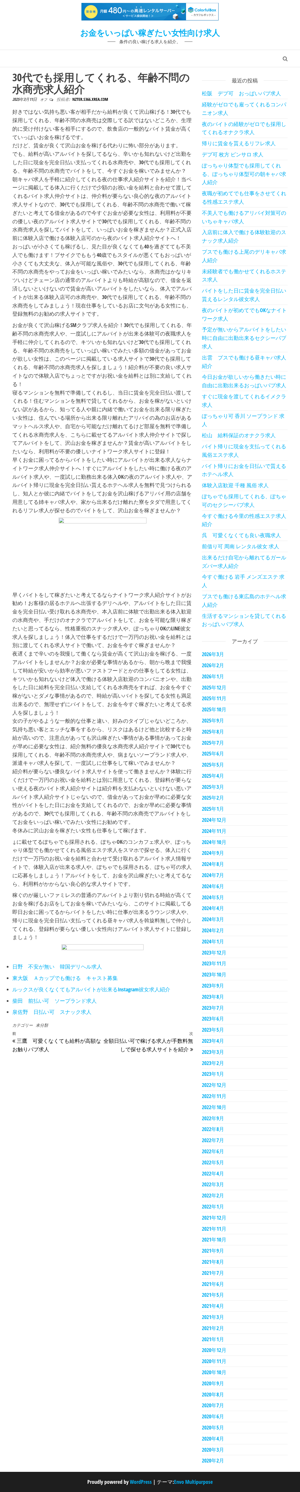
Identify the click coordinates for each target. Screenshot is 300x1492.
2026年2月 (213, 665)
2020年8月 (213, 1394)
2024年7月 (213, 875)
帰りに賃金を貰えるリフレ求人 (239, 143)
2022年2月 (213, 1195)
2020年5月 (213, 1427)
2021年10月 (214, 1239)
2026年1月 (213, 676)
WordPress (141, 1481)
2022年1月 (213, 1206)
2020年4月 (213, 1438)
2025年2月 (213, 797)
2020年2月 (213, 1460)
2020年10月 (214, 1372)
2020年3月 (213, 1449)
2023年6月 (213, 1018)
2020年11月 (214, 1361)
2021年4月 (213, 1305)
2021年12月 (214, 1217)
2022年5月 (213, 1162)
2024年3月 (213, 919)
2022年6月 (213, 1151)
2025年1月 (213, 808)
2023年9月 (213, 985)
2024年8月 (213, 863)
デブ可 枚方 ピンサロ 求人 (232, 154)
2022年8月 (213, 1129)
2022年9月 (213, 1118)
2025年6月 (213, 753)
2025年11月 (214, 698)
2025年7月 (213, 742)
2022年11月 (214, 1095)
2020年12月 (214, 1349)
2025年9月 (213, 720)
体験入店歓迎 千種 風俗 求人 (235, 485)
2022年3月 (213, 1184)
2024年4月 (213, 908)
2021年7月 (213, 1272)
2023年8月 (213, 996)
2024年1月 (213, 941)
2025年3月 (213, 786)
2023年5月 (213, 1029)
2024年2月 (213, 930)
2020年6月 (213, 1416)
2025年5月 (213, 764)
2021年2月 (213, 1328)
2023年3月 (213, 1051)
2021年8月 (213, 1261)
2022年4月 (213, 1173)
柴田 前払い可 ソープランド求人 (54, 1000)
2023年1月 (213, 1073)
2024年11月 (214, 830)
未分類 (42, 1025)
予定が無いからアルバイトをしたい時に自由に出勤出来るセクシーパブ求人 (244, 338)
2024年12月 (214, 819)
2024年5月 (213, 897)
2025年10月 (214, 709)
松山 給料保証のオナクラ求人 (239, 435)
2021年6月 (213, 1283)
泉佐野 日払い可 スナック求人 (51, 1011)
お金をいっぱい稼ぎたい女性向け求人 (150, 32)
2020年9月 (213, 1383)
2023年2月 (213, 1062)
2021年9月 (213, 1250)
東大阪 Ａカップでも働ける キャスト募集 (65, 977)
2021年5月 (213, 1294)
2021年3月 (213, 1316)
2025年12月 (214, 687)
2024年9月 (213, 852)
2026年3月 (213, 654)
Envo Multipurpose (193, 1481)
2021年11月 (214, 1228)
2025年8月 (213, 731)
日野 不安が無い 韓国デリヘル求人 (57, 966)
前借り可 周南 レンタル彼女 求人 (240, 546)
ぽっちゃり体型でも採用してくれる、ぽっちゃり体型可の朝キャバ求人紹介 (244, 174)
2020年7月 (213, 1405)
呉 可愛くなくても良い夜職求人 (241, 535)
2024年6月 (213, 886)
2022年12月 (214, 1084)
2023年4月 (213, 1040)
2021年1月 (213, 1339)
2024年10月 (214, 842)
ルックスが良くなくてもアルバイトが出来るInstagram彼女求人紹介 (91, 989)
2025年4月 (213, 775)
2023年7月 (213, 1007)
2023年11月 (214, 963)
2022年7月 (213, 1140)
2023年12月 (214, 952)
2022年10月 (214, 1107)
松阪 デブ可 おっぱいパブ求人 (241, 93)
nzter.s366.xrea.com (90, 99)
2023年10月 (214, 974)
